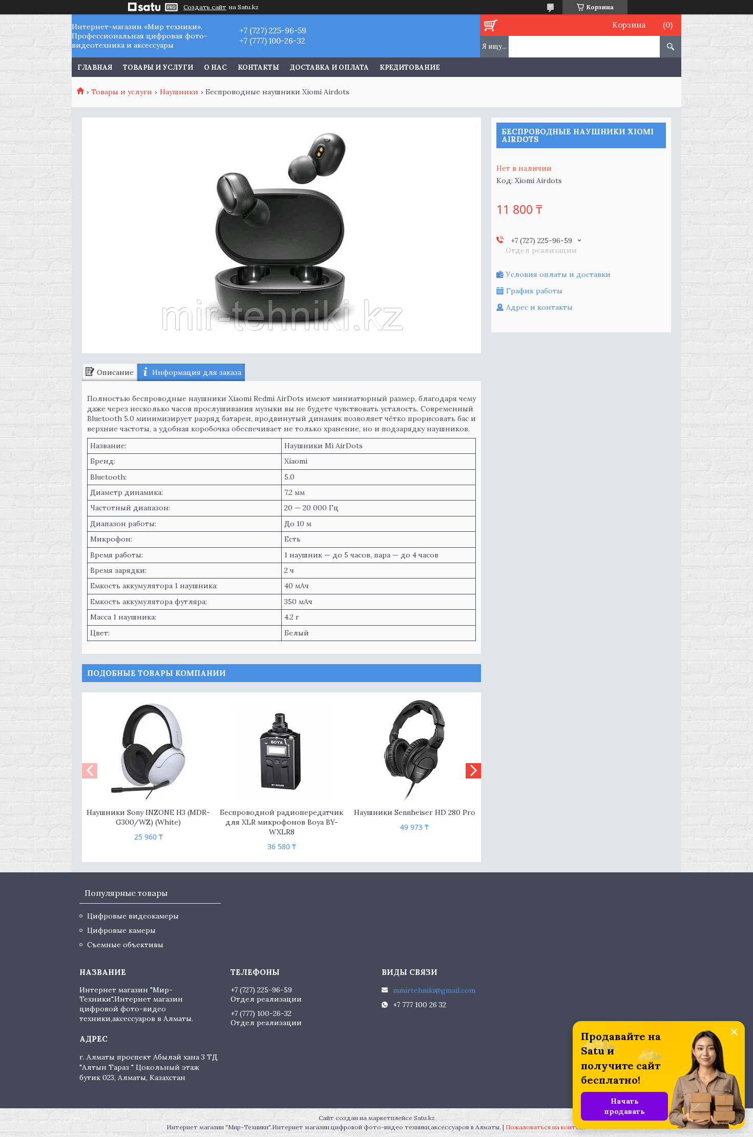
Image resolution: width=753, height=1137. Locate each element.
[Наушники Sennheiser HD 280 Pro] (414, 751)
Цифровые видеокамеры (133, 916)
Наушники (179, 91)
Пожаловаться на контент (546, 1127)
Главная (94, 67)
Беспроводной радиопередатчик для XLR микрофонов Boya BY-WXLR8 (281, 822)
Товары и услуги (158, 67)
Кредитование (410, 67)
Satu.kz (424, 1118)
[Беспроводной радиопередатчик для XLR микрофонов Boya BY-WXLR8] (281, 751)
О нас (215, 67)
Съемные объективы (125, 944)
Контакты (258, 67)
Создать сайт (204, 7)
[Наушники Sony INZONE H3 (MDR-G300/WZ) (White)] (148, 751)
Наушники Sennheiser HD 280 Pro (414, 812)
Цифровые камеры (121, 930)
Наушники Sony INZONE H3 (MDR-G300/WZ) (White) (148, 817)
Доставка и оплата (329, 67)
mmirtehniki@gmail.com (434, 990)
